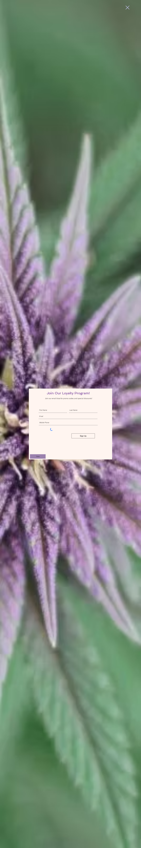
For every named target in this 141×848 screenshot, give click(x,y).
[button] (127, 7)
